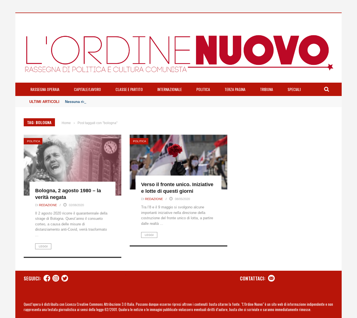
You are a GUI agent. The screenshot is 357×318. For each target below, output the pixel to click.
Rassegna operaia (44, 89)
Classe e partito (129, 89)
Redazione (48, 205)
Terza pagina (235, 89)
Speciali (294, 89)
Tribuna (266, 89)
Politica (203, 89)
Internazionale (169, 89)
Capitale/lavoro (87, 89)
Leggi (43, 246)
